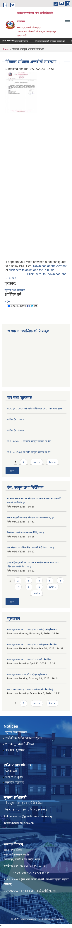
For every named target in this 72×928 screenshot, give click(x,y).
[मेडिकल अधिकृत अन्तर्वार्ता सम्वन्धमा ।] (21, 92)
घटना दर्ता (11, 771)
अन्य (12, 470)
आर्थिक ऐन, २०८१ (15, 419)
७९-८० (8, 301)
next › (36, 462)
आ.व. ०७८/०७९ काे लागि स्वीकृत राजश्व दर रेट (28, 452)
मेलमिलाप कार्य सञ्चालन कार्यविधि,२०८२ (25, 532)
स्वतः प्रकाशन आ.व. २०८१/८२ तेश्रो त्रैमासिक (29, 659)
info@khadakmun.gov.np (19, 822)
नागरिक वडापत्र (14, 782)
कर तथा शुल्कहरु (15, 750)
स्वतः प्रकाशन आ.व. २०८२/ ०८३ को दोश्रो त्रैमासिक (32, 629)
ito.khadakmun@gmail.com (20, 816)
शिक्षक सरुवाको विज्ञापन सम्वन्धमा (45, 41)
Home (5, 49)
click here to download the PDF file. (32, 270)
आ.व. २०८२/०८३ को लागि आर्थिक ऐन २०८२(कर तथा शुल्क (34, 408)
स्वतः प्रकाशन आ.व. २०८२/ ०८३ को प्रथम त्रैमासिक (32, 644)
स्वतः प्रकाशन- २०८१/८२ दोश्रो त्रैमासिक (27, 674)
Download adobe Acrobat (49, 266)
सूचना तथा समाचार (15, 290)
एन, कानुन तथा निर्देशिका (19, 744)
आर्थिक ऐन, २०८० (15, 430)
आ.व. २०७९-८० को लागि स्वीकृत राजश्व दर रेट (29, 441)
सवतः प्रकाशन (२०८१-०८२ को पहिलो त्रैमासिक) (30, 689)
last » (52, 462)
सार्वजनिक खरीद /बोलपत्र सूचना (23, 738)
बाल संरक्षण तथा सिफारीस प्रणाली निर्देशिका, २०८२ (30, 547)
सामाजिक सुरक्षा (14, 777)
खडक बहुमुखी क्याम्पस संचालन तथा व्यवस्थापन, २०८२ (32, 517)
